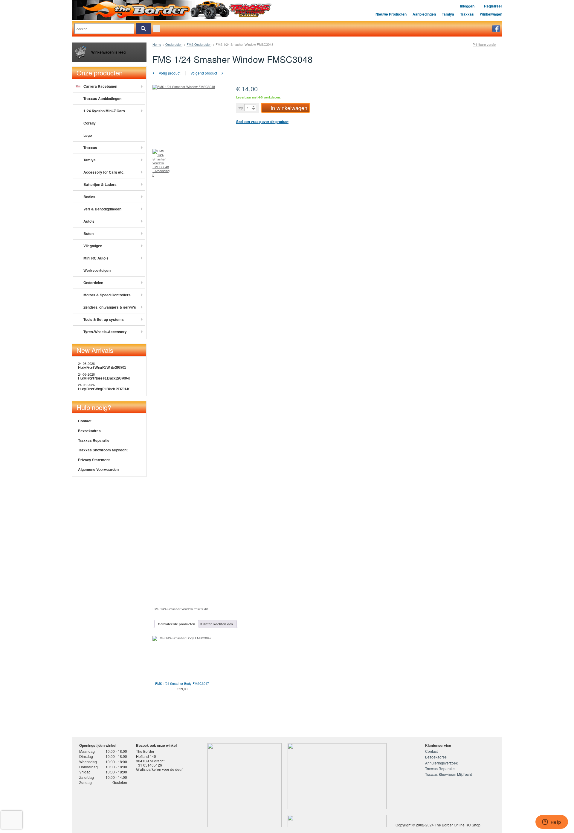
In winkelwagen (289, 108)
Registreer (492, 6)
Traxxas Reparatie (93, 440)
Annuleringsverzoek (441, 762)
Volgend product (204, 72)
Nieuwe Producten (391, 14)
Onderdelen (173, 44)
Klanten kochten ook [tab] (216, 624)
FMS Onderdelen (199, 44)
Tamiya (448, 14)
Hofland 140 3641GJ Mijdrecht (150, 758)
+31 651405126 (149, 764)
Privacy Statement (94, 459)
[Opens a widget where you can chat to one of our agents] (551, 822)
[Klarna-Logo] (127, 807)
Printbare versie (484, 44)
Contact (84, 421)
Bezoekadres (89, 430)
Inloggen (466, 6)
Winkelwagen (491, 14)
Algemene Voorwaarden (98, 469)
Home (156, 44)
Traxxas (467, 14)
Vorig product (169, 72)
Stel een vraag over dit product (262, 121)
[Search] (143, 28)
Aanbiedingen (424, 14)
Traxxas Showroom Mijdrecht (103, 450)
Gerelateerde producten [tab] (176, 624)
